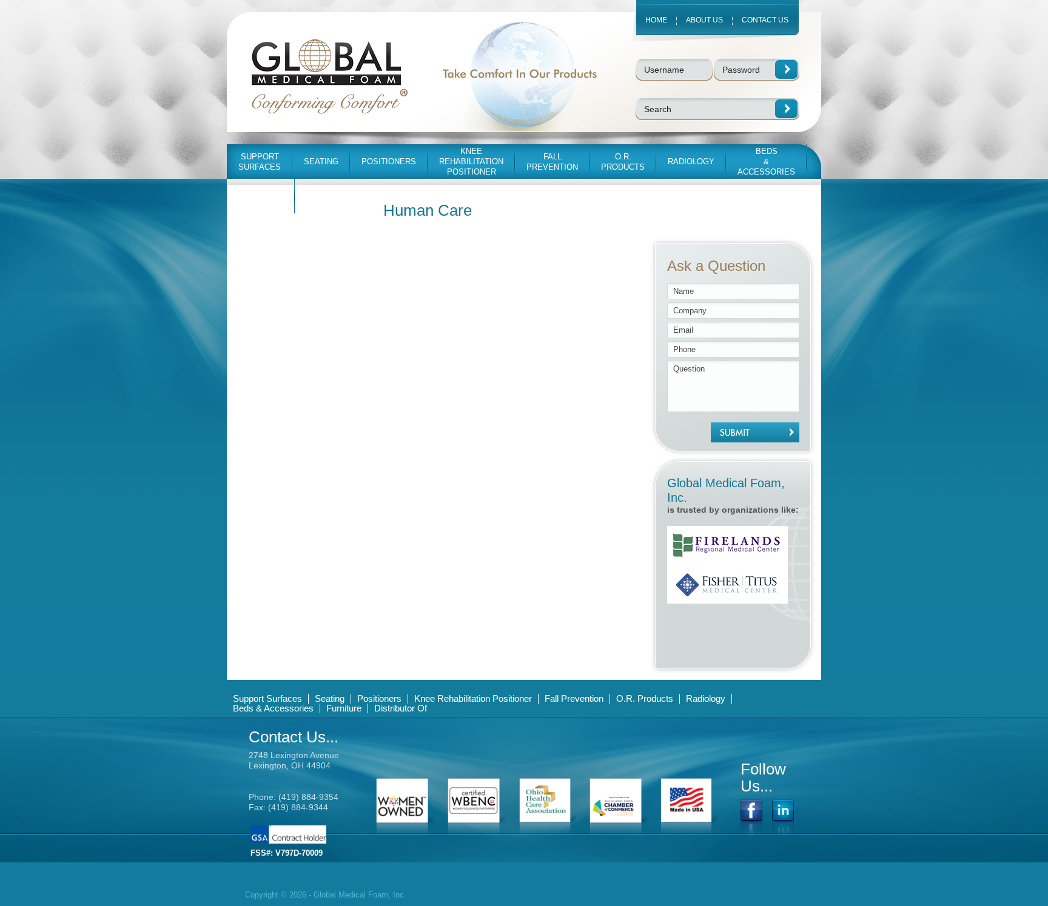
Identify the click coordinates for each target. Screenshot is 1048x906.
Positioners (379, 698)
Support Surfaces (267, 698)
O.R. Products (644, 698)
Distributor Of (400, 708)
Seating (329, 698)
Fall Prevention (574, 698)
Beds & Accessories (273, 708)
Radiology (705, 698)
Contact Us (765, 20)
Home (656, 20)
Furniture (343, 708)
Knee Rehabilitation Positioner (473, 698)
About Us (704, 20)
